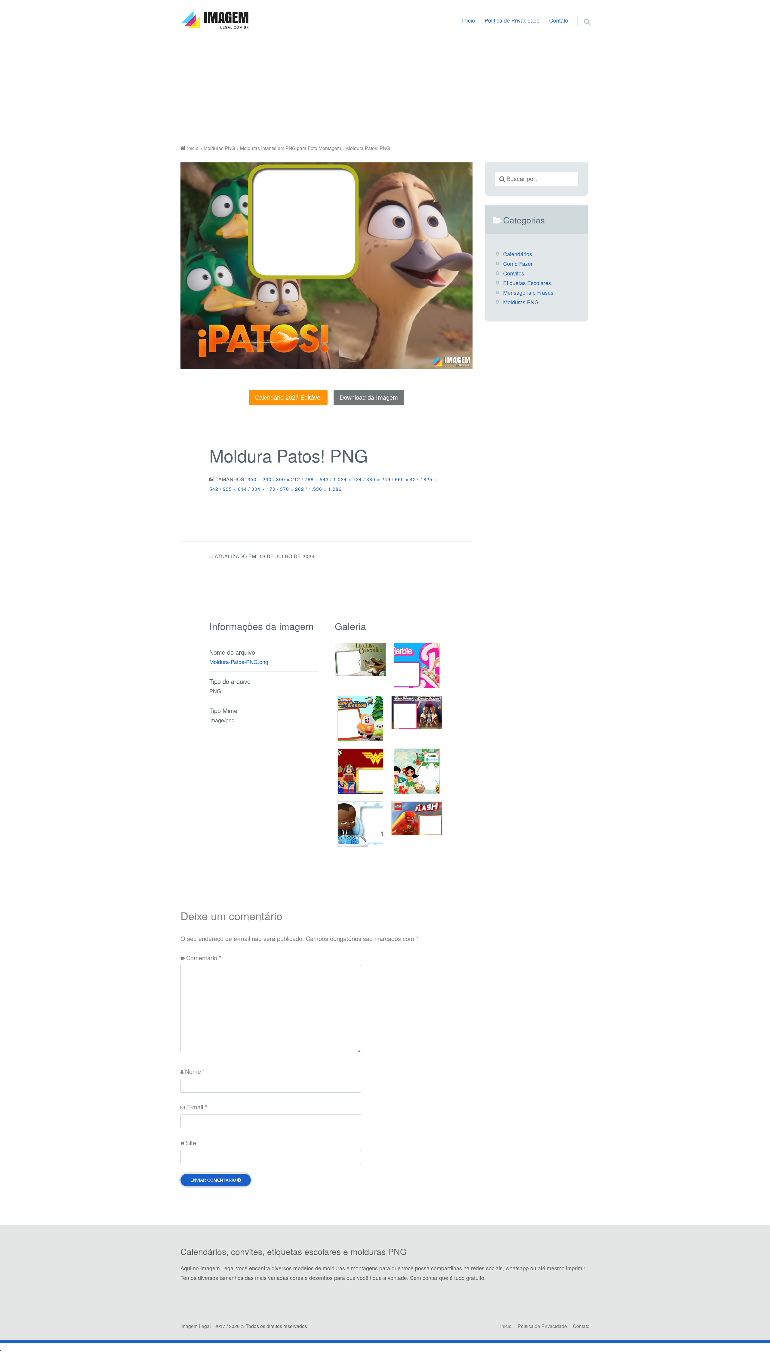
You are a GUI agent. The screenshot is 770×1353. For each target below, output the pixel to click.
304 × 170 (263, 488)
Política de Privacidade (512, 20)
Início (468, 20)
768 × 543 (317, 479)
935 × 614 (235, 488)
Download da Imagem (369, 397)
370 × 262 (292, 488)
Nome (195, 1071)
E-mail (196, 1106)
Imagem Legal (195, 1326)
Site (191, 1142)
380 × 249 (378, 479)
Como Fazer (518, 263)
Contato (558, 20)
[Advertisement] (385, 88)
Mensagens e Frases (528, 292)
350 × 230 (260, 479)
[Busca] (581, 14)
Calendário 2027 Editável (288, 397)
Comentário (203, 957)
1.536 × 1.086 (325, 488)
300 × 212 (288, 479)
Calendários (517, 254)
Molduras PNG (521, 302)
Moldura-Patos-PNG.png (238, 662)
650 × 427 (407, 479)
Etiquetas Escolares (527, 283)
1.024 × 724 (347, 479)
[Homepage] (215, 20)
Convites (513, 273)
